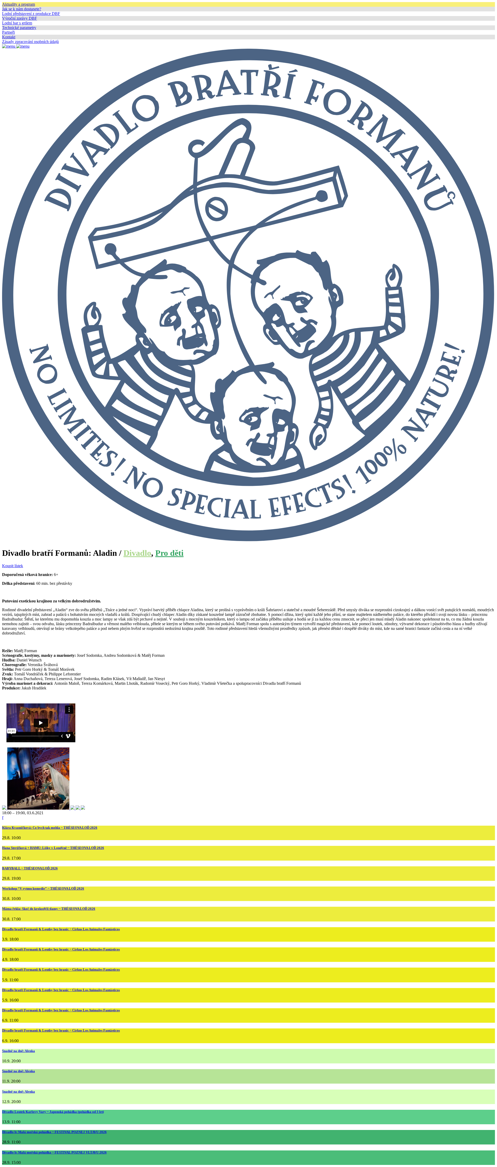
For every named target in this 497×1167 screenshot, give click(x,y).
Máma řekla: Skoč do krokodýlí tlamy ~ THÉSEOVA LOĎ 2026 (48, 909)
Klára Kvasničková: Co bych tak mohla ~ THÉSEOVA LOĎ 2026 (49, 828)
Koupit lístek (12, 566)
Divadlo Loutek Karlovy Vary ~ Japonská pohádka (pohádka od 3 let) (53, 1112)
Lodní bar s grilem (17, 23)
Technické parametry (19, 27)
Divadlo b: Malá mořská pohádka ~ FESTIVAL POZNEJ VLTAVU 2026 (54, 1132)
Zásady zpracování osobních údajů (30, 41)
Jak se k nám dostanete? (21, 9)
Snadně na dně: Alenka (18, 1051)
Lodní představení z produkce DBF (31, 13)
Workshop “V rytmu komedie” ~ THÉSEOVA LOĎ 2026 (43, 888)
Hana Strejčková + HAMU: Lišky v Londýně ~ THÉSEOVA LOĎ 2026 (53, 848)
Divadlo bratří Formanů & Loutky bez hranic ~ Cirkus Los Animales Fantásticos (61, 929)
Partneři (8, 32)
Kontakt (8, 37)
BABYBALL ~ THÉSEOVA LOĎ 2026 (30, 868)
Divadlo (137, 553)
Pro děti (169, 553)
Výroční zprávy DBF (19, 18)
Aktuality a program (18, 4)
